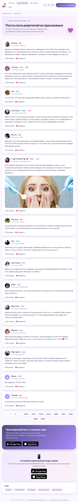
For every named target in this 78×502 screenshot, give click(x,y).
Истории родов (44, 490)
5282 (71, 414)
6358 (36, 419)
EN (53, 5)
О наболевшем (19, 490)
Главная (12, 3)
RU (45, 5)
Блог (10, 7)
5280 (56, 414)
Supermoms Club (7, 13)
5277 (34, 414)
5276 (26, 414)
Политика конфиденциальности (37, 500)
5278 (41, 414)
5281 (63, 414)
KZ (49, 5)
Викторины (34, 3)
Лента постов (22, 3)
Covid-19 (8, 490)
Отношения (31, 490)
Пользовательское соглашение (59, 500)
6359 (43, 419)
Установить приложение (65, 5)
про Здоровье (57, 490)
